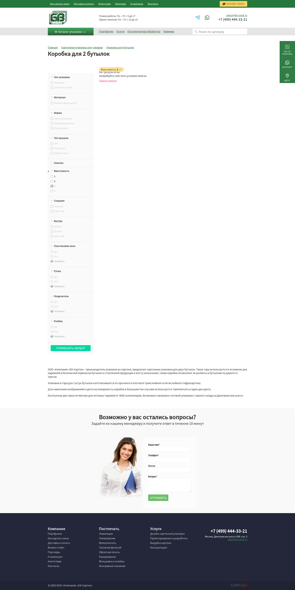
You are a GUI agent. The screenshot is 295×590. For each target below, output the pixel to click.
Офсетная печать (109, 552)
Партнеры (120, 3)
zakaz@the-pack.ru (236, 15)
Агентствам (104, 3)
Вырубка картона (160, 543)
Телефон (153, 455)
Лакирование (107, 538)
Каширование (107, 557)
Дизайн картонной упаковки (167, 533)
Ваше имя (153, 445)
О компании (136, 3)
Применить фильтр (70, 348)
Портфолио (106, 31)
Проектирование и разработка (168, 538)
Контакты (153, 3)
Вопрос (152, 476)
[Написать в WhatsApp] (207, 17)
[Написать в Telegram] (198, 17)
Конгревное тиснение (112, 566)
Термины (168, 31)
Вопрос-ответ (56, 547)
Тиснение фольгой (110, 547)
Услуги (120, 31)
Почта (151, 466)
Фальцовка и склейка (111, 561)
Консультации (158, 547)
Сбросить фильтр (108, 80)
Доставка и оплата (84, 3)
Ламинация (106, 533)
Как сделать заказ (59, 3)
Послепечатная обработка (143, 31)
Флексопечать (107, 543)
